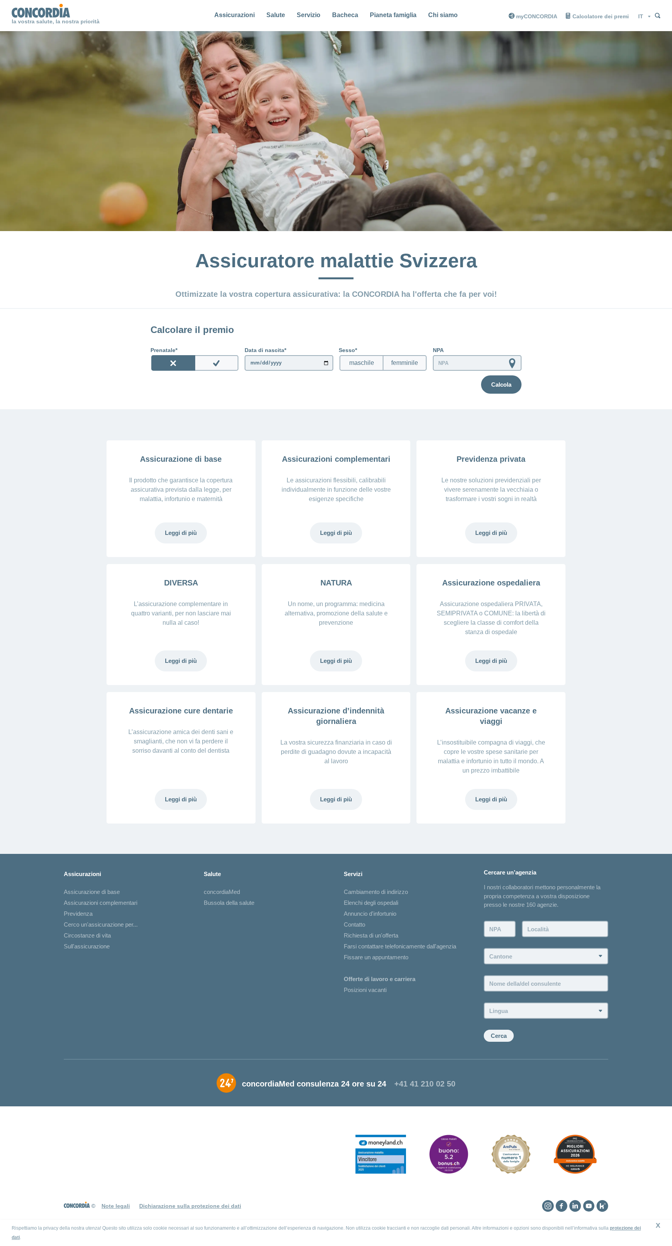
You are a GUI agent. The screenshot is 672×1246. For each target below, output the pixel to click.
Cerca (499, 1035)
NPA (438, 350)
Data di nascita (264, 350)
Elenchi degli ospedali (371, 902)
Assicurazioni (234, 15)
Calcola (501, 384)
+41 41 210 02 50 (424, 1084)
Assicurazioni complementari (100, 902)
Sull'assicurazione (87, 946)
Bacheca (345, 15)
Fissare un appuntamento (376, 957)
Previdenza (78, 913)
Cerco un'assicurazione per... (101, 924)
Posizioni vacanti (365, 990)
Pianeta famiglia (393, 15)
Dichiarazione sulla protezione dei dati (190, 1206)
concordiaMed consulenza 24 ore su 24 (314, 1084)
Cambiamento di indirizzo (376, 891)
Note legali (116, 1206)
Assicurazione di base (92, 891)
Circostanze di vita (87, 935)
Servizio (308, 15)
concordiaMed (222, 891)
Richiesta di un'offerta (371, 935)
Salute (275, 15)
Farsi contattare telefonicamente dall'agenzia (400, 946)
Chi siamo (443, 15)
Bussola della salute (229, 902)
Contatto (354, 924)
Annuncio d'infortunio (370, 913)
